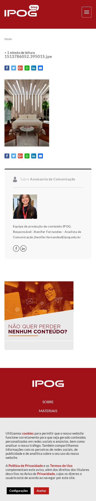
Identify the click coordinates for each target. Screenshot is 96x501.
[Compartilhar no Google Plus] (20, 68)
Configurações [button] (18, 490)
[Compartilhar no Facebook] (6, 68)
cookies (28, 433)
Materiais (48, 411)
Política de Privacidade (25, 466)
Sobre (48, 402)
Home (8, 39)
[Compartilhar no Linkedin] (33, 68)
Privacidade (46, 474)
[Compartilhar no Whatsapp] (27, 68)
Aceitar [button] (41, 490)
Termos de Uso (61, 466)
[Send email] (40, 68)
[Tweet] (13, 68)
